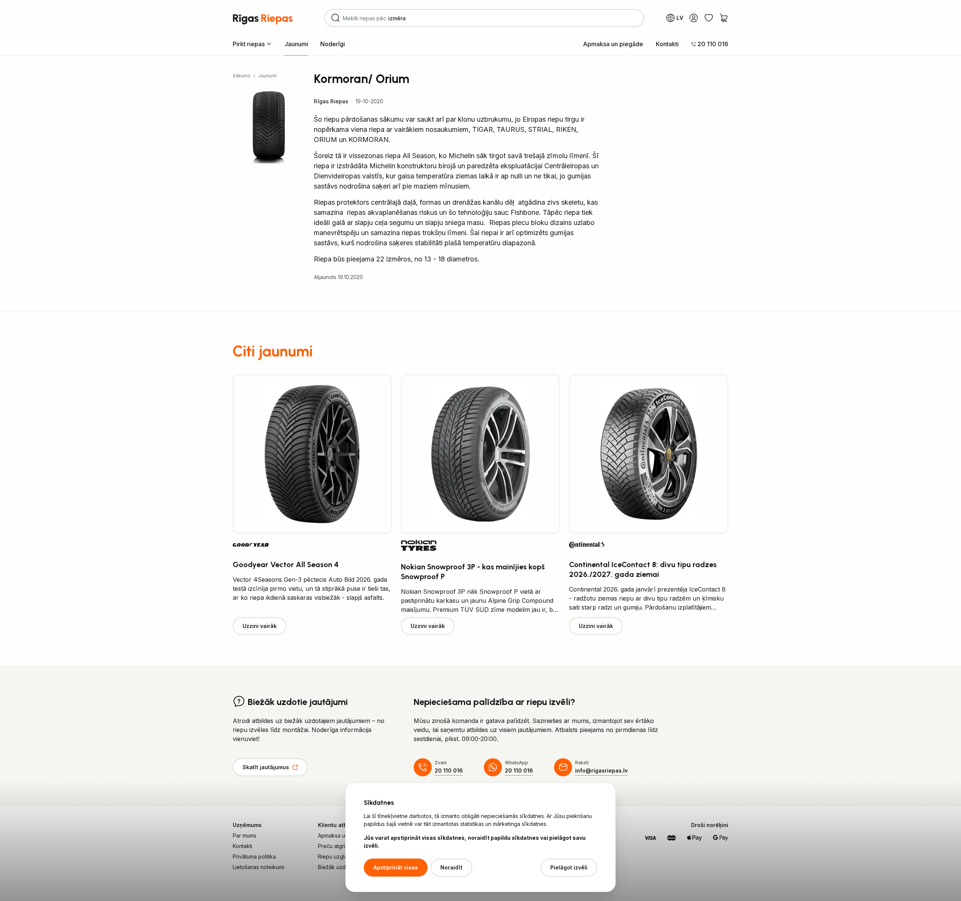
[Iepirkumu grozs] (723, 18)
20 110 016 (449, 770)
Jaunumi (296, 44)
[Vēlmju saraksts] (708, 18)
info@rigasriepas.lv (601, 770)
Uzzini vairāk (260, 626)
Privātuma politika (254, 856)
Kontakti (667, 44)
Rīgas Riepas (331, 101)
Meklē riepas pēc (380, 21)
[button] (252, 44)
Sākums (241, 75)
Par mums (244, 835)
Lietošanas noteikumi (258, 867)
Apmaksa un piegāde (613, 44)
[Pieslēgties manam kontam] (693, 18)
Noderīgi (332, 44)
